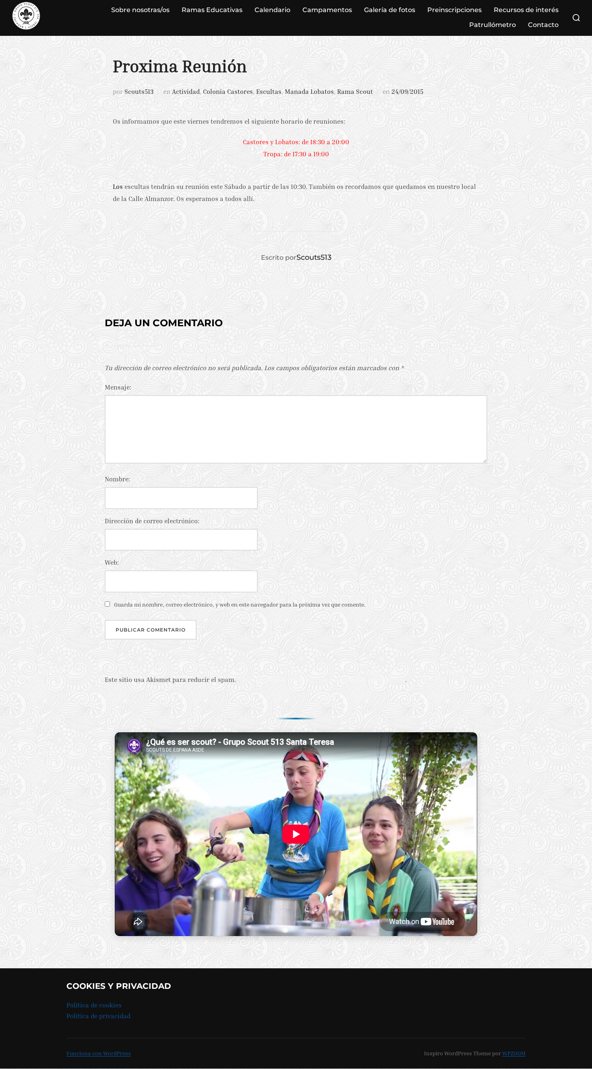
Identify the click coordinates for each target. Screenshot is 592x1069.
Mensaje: (118, 387)
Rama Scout (355, 91)
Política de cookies (94, 1005)
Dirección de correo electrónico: (152, 521)
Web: (112, 562)
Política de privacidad (98, 1016)
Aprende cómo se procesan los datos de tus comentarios (321, 679)
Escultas (269, 91)
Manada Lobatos (309, 91)
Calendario (272, 10)
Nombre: (117, 479)
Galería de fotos (389, 10)
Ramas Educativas (212, 10)
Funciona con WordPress (98, 1053)
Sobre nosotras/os (140, 10)
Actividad (186, 91)
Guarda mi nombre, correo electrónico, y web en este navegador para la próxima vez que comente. (240, 604)
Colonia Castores (228, 91)
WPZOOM (514, 1053)
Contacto (543, 25)
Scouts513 (138, 91)
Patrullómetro (492, 25)
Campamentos (327, 10)
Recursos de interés (526, 10)
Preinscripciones (454, 10)
